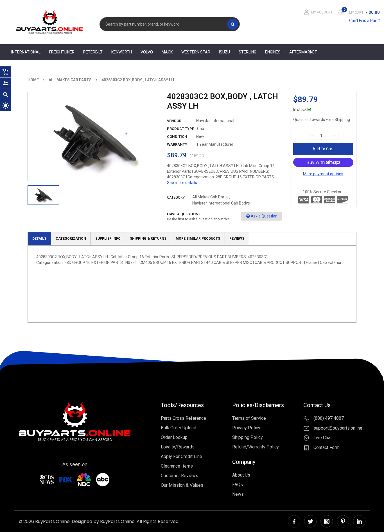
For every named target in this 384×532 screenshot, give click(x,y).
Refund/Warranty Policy (255, 447)
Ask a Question (264, 216)
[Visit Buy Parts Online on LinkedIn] (359, 521)
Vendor (174, 121)
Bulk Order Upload (178, 427)
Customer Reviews (179, 475)
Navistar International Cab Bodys (221, 203)
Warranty (177, 144)
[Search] (232, 24)
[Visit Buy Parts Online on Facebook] (294, 521)
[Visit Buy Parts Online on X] (310, 521)
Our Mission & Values (182, 485)
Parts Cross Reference (183, 418)
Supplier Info (108, 239)
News (238, 494)
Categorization (71, 239)
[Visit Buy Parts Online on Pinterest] (343, 521)
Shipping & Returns (148, 239)
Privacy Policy (246, 427)
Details (39, 239)
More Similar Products (198, 239)
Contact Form (326, 447)
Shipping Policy (247, 437)
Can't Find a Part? (364, 20)
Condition (177, 136)
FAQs (237, 484)
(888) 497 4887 (328, 418)
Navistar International (215, 120)
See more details (182, 182)
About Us (241, 475)
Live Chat (322, 438)
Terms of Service (249, 418)
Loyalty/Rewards (178, 447)
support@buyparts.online (337, 428)
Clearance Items (177, 466)
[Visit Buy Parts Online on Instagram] (326, 521)
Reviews (236, 239)
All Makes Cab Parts (210, 197)
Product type (180, 129)
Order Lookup (174, 437)
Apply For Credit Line (181, 456)
